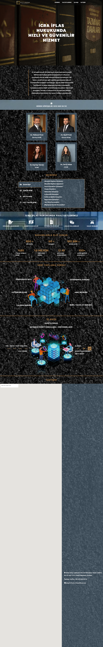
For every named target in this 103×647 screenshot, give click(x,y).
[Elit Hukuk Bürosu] (23, 4)
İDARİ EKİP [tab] (26, 184)
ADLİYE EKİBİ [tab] (26, 196)
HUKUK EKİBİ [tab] (27, 190)
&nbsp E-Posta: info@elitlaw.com (76, 583)
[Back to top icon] (97, 644)
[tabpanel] (63, 193)
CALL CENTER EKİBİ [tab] (28, 202)
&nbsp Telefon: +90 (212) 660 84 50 (76, 579)
